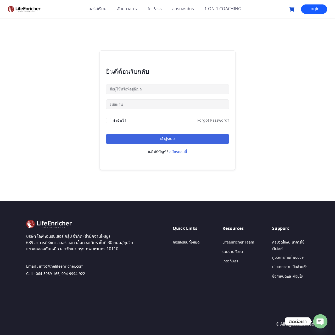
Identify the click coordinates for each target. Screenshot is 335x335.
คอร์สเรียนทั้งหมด (186, 242)
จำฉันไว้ (119, 120)
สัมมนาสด (125, 9)
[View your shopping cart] (292, 9)
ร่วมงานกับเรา (232, 252)
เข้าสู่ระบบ (167, 139)
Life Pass (153, 9)
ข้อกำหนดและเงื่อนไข (287, 276)
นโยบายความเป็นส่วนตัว (290, 267)
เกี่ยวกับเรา (230, 261)
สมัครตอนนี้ (178, 152)
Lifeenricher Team (238, 242)
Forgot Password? (213, 120)
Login (314, 9)
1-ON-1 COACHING (222, 9)
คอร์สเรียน (97, 9)
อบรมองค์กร (183, 9)
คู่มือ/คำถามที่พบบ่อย (288, 257)
